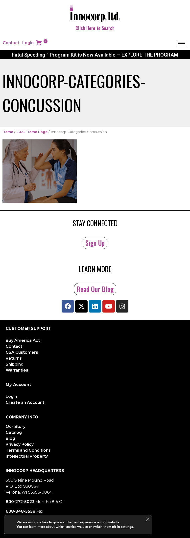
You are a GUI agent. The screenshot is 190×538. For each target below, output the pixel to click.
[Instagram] (122, 306)
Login (28, 42)
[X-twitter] (81, 306)
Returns (14, 358)
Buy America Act (23, 340)
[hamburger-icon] (181, 43)
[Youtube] (108, 306)
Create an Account (25, 402)
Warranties (17, 370)
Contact (11, 42)
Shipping (15, 364)
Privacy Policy (20, 444)
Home (7, 132)
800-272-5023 (20, 501)
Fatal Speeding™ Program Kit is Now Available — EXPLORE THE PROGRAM (95, 55)
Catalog (14, 432)
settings (127, 527)
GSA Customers (22, 352)
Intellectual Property (27, 456)
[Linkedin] (95, 306)
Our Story (15, 426)
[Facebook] (68, 306)
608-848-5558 (20, 511)
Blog (10, 438)
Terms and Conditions (28, 450)
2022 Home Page (32, 132)
